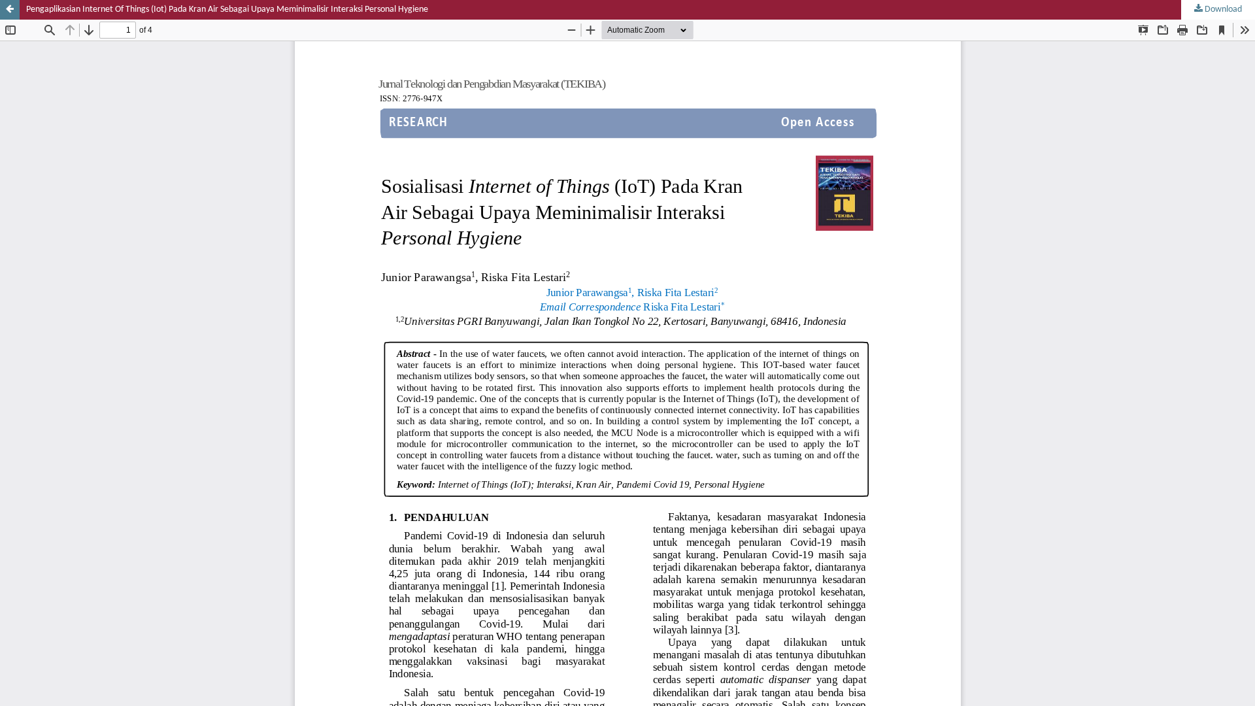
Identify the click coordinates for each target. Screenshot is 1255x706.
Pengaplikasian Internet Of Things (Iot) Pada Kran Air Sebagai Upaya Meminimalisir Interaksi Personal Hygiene (227, 9)
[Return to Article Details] (10, 10)
